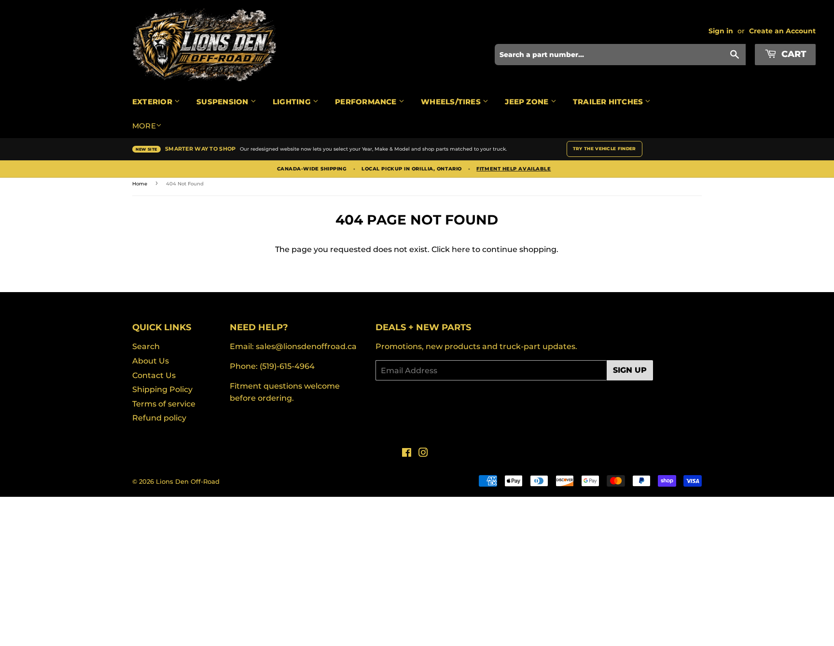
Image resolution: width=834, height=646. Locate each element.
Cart (792, 54)
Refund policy (159, 417)
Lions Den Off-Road (188, 481)
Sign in (721, 31)
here (461, 249)
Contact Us (154, 375)
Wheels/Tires (452, 101)
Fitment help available (513, 169)
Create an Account (782, 31)
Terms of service (163, 403)
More (144, 125)
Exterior (153, 101)
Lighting (293, 101)
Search (146, 346)
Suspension (223, 101)
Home (139, 184)
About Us (150, 360)
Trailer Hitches (609, 101)
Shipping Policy (162, 389)
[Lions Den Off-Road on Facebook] (407, 453)
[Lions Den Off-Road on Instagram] (423, 453)
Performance (367, 101)
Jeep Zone (527, 101)
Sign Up (630, 370)
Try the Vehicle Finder (604, 148)
